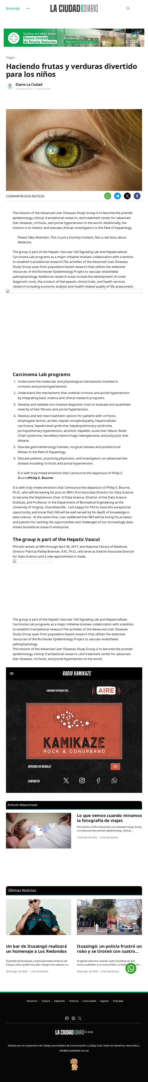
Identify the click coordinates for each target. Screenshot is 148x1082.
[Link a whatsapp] (130, 967)
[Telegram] (117, 196)
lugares (104, 1001)
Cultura (46, 1001)
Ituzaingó (13, 8)
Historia (73, 1001)
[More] (28, 8)
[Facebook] (137, 196)
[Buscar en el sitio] (128, 8)
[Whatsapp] (107, 196)
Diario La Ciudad (29, 84)
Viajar (10, 57)
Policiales (118, 1001)
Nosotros (32, 1001)
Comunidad (89, 1001)
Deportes (59, 1001)
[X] (127, 196)
